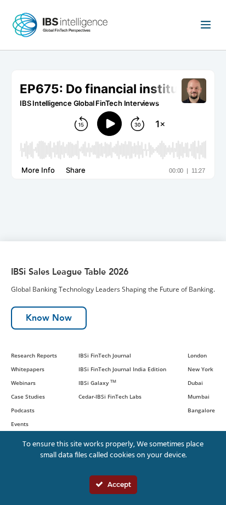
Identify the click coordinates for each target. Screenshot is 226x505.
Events (20, 424)
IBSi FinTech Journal (104, 355)
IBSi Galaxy (97, 383)
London (197, 355)
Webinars (23, 383)
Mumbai (199, 396)
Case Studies (28, 396)
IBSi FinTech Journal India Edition (122, 369)
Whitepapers (27, 369)
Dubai (195, 383)
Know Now (49, 318)
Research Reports (34, 355)
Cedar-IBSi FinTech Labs (110, 396)
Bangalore (201, 410)
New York (200, 369)
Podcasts (23, 410)
